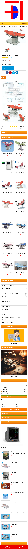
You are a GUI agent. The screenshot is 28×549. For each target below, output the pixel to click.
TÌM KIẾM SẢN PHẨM (14, 409)
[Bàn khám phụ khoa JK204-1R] (20, 204)
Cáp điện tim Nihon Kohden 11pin (18, 512)
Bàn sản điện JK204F (7, 253)
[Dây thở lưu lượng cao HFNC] (5, 486)
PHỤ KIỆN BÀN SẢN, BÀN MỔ (8, 322)
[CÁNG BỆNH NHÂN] (5, 476)
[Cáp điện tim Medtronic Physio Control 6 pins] (5, 526)
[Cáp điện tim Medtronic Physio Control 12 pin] (5, 536)
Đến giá (16, 404)
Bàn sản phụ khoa (7, 153)
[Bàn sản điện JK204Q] (20, 246)
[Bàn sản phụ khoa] (7, 146)
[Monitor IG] (14, 435)
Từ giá (2, 404)
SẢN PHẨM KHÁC (6, 320)
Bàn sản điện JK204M (7, 272)
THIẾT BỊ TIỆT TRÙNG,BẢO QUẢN (10, 293)
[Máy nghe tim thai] (7, 165)
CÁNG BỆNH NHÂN (15, 472)
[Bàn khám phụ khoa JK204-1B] (7, 225)
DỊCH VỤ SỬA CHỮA (6, 312)
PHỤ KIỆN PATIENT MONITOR (9, 291)
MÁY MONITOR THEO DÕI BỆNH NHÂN (11, 317)
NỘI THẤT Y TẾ (5, 296)
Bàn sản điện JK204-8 (21, 232)
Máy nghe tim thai (7, 172)
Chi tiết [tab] (3, 77)
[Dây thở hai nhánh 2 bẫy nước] (5, 496)
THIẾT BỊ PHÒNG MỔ (7, 283)
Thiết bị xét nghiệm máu (7, 304)
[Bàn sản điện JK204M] (7, 265)
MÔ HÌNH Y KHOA (6, 288)
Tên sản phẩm (4, 399)
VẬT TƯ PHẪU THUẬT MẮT (8, 285)
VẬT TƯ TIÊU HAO (6, 314)
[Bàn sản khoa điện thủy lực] (7, 204)
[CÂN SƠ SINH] (5, 466)
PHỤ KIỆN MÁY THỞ (6, 298)
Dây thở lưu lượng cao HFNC (17, 482)
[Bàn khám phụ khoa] (20, 146)
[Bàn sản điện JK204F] (7, 246)
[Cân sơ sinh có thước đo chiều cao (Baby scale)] (5, 506)
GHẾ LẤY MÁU (5, 309)
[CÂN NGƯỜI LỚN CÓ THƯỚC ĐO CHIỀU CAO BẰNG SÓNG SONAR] (5, 455)
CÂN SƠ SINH (14, 462)
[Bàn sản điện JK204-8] (20, 225)
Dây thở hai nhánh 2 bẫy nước (17, 492)
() (24, 23)
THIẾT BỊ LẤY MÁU (6, 301)
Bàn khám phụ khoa (20, 153)
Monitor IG (3, 447)
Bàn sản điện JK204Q (20, 253)
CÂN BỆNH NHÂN (6, 306)
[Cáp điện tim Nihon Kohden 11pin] (5, 516)
